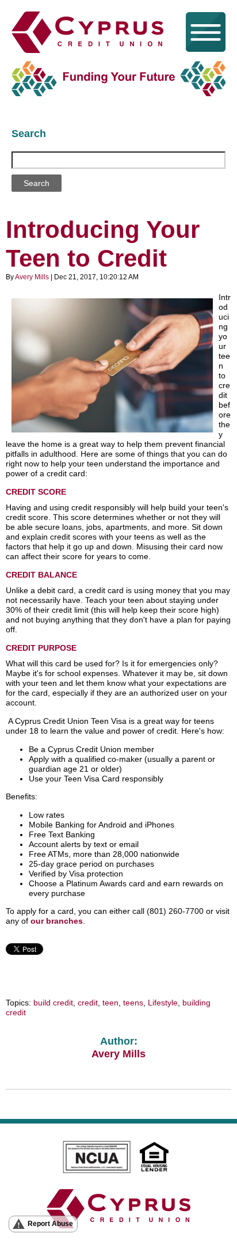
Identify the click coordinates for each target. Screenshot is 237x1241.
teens (133, 1002)
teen (110, 1002)
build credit (53, 1002)
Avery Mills (32, 277)
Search (29, 133)
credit (88, 1002)
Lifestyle (163, 1002)
